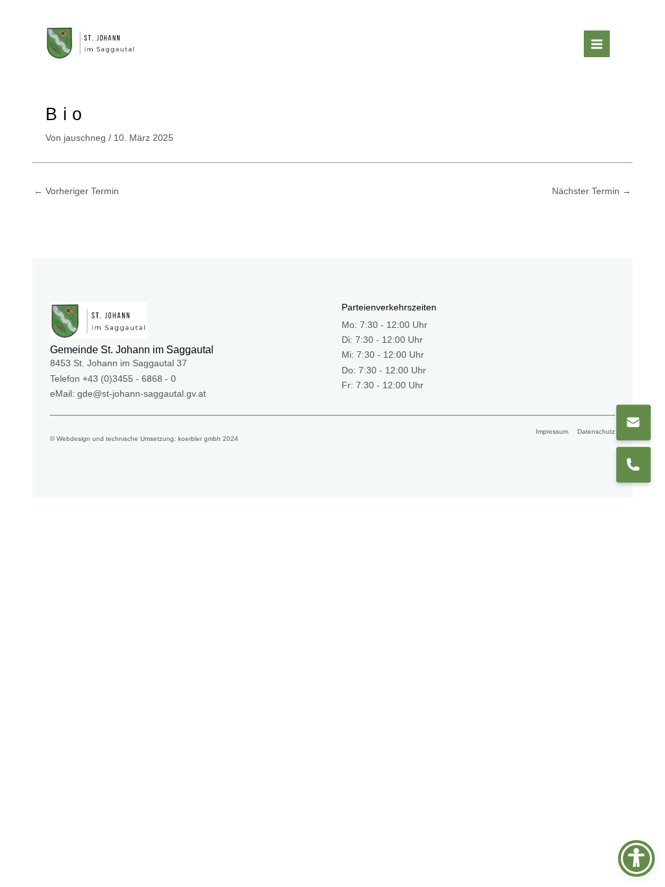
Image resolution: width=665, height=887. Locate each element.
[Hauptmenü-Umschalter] (597, 44)
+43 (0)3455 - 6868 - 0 (129, 379)
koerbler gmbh (199, 438)
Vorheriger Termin (76, 191)
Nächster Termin (591, 191)
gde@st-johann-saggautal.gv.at (141, 394)
